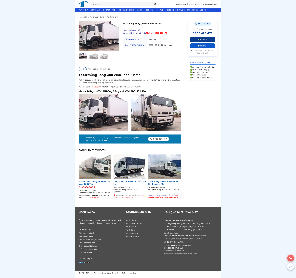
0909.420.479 (169, 248)
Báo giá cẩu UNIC (133, 236)
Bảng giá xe (192, 10)
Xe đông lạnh (112, 17)
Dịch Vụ (149, 10)
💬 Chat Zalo (203, 46)
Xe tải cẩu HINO (132, 227)
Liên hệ (203, 10)
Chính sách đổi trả (86, 252)
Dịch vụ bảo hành (86, 236)
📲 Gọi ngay (202, 39)
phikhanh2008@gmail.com (175, 251)
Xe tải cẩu (95, 10)
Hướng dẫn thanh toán (88, 249)
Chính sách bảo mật (87, 243)
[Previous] (82, 36)
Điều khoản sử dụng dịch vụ (90, 239)
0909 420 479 (94, 198)
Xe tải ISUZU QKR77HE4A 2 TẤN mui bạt (129, 182)
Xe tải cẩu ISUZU (132, 220)
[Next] (115, 36)
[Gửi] (155, 4)
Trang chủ (83, 10)
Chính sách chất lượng (88, 246)
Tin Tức (160, 10)
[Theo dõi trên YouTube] (112, 258)
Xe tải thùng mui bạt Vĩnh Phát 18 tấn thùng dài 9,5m (163, 182)
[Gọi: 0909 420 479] (290, 258)
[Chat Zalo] (290, 266)
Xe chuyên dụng (126, 10)
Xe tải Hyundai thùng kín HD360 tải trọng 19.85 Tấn (94, 182)
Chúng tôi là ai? (85, 230)
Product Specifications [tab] (99, 69)
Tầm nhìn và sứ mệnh (87, 233)
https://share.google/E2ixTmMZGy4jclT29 (184, 253)
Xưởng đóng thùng (176, 10)
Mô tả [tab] (82, 69)
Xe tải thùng (109, 10)
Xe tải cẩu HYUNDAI (134, 224)
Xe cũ (139, 10)
